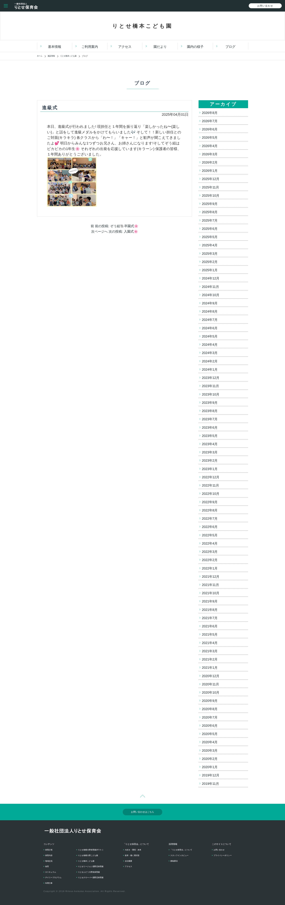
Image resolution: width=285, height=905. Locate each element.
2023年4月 (210, 444)
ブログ (230, 46)
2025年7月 (210, 220)
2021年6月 (210, 626)
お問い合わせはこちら (142, 812)
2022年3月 (210, 551)
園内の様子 (195, 46)
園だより (160, 46)
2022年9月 (210, 502)
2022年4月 (210, 543)
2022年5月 (210, 535)
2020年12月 (210, 676)
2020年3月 (210, 750)
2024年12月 (210, 278)
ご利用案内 (89, 46)
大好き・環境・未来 (133, 850)
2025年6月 (210, 228)
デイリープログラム (53, 877)
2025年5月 (210, 237)
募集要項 (174, 861)
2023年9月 (210, 402)
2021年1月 (210, 667)
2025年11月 (210, 187)
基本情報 (54, 46)
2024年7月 (210, 320)
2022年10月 (210, 493)
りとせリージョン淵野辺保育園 (90, 866)
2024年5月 (210, 336)
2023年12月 (210, 378)
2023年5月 (210, 436)
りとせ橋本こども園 (86, 861)
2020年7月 (210, 717)
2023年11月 (210, 386)
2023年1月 (210, 469)
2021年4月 (210, 643)
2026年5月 (210, 137)
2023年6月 (210, 427)
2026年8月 (210, 113)
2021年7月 (210, 618)
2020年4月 (210, 742)
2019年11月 (210, 783)
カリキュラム (50, 872)
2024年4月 (210, 344)
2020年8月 (210, 709)
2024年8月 (210, 311)
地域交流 (48, 861)
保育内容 (48, 855)
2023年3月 (210, 452)
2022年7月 (210, 518)
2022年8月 (210, 510)
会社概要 (128, 861)
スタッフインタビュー (179, 855)
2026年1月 (210, 170)
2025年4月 (210, 245)
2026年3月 (210, 154)
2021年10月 (210, 593)
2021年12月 (210, 576)
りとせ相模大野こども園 (88, 855)
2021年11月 (210, 585)
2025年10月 (210, 195)
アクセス (124, 46)
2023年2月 (210, 460)
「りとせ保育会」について (181, 850)
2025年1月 (210, 270)
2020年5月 (210, 734)
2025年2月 (210, 262)
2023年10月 (210, 394)
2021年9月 (210, 601)
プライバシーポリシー (223, 855)
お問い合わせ (219, 850)
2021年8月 (210, 610)
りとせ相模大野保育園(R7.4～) (90, 850)
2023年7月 (210, 419)
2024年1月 (210, 369)
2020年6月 (210, 725)
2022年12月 (210, 477)
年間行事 (48, 883)
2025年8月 (210, 212)
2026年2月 (210, 162)
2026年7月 (210, 121)
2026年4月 (210, 146)
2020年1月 (210, 767)
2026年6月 (210, 129)
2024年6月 (210, 328)
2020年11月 (210, 684)
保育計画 (48, 850)
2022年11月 (210, 485)
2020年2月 (210, 759)
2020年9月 (210, 701)
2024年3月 (210, 353)
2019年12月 (210, 775)
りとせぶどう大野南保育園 (89, 872)
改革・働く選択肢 (132, 855)
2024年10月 (210, 295)
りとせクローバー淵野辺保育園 (90, 877)
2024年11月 (210, 287)
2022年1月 (210, 568)
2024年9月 (210, 303)
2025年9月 (210, 204)
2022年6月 (210, 527)
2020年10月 (210, 692)
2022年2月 (210, 560)
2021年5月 (210, 634)
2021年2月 (210, 659)
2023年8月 (210, 411)
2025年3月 (210, 253)
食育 (47, 866)
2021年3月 (210, 651)
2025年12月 (210, 179)
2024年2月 (210, 361)
